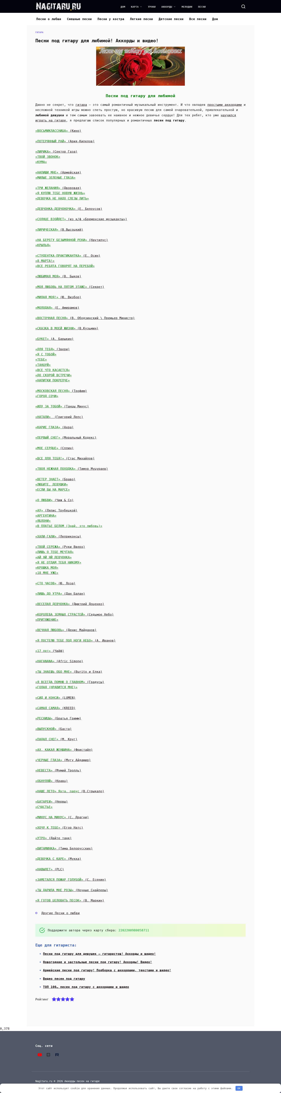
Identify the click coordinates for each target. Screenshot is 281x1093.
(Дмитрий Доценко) (69, 604)
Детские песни (171, 19)
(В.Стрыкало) (69, 791)
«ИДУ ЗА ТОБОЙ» (49, 406)
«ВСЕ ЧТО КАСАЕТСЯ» (52, 370)
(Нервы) (51, 801)
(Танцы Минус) (76, 406)
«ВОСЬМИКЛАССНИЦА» (52, 131)
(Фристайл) (64, 750)
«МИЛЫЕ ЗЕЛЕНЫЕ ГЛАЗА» (55, 177)
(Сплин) (67, 448)
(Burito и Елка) (68, 672)
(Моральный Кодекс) (79, 437)
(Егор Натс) (59, 827)
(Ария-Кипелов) (65, 141)
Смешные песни (79, 19)
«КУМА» (41, 162)
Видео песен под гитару (64, 979)
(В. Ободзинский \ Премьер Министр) (85, 318)
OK (238, 1088)
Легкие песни (141, 19)
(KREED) (55, 708)
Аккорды (166, 6)
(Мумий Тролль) (58, 770)
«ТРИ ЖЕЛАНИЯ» (48, 188)
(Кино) (75, 131)
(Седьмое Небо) (74, 614)
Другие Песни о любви (60, 913)
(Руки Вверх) (60, 547)
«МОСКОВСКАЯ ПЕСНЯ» (53, 391)
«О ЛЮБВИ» (44, 500)
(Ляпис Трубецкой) (61, 510)
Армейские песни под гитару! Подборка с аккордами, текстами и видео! (107, 970)
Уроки (152, 6)
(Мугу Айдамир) (63, 760)
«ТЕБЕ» (41, 359)
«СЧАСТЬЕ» (44, 807)
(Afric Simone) (59, 661)
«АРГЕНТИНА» (45, 515)
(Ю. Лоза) (67, 583)
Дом (123, 6)
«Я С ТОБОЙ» (45, 354)
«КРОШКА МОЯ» (46, 567)
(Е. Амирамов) (66, 307)
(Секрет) (69, 287)
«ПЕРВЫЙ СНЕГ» (48, 437)
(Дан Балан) (73, 593)
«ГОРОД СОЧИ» (46, 396)
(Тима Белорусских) (64, 848)
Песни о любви (48, 19)
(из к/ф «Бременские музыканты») (96, 219)
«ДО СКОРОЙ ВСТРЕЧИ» (53, 375)
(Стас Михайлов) (80, 458)
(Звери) (62, 349)
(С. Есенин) (70, 879)
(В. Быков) (58, 276)
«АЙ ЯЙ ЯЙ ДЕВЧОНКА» (53, 557)
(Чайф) (49, 651)
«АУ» (40, 510)
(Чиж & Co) (64, 500)
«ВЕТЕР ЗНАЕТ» (48, 479)
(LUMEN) (55, 698)
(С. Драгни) (62, 817)
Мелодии (187, 6)
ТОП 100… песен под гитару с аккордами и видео (86, 987)
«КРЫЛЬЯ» (43, 245)
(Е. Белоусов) (68, 209)
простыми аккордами (224, 105)
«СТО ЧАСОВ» (46, 583)
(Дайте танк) (53, 838)
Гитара (39, 32)
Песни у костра (110, 19)
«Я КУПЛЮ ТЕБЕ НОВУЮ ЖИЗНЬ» (60, 193)
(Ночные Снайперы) (71, 890)
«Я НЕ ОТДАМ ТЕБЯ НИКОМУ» (58, 562)
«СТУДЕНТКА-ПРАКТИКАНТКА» (59, 255)
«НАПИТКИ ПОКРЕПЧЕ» (52, 380)
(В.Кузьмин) (66, 328)
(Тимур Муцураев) (92, 469)
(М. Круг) (56, 739)
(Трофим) (79, 391)
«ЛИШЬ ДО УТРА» (48, 593)
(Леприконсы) (58, 536)
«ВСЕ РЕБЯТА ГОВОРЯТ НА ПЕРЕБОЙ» (65, 266)
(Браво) (69, 479)
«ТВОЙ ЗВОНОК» (47, 157)
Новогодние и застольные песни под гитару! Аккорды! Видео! (97, 962)
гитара (81, 105)
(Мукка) (58, 859)
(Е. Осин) (91, 255)
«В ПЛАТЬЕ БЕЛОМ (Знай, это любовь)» (68, 526)
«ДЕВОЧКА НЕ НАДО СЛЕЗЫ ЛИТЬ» (62, 198)
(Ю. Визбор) (70, 297)
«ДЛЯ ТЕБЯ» (44, 349)
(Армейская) (70, 172)
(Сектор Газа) (65, 151)
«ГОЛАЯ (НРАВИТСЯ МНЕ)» (56, 687)
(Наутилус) (98, 240)
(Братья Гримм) (58, 718)
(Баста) (53, 729)
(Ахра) (68, 427)
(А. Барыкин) (54, 339)
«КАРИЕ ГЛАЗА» (48, 427)
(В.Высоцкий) (71, 229)
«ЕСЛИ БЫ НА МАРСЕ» (52, 489)
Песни (202, 6)
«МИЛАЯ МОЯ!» (47, 297)
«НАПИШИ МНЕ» (47, 172)
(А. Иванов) (75, 640)
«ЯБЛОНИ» (43, 521)
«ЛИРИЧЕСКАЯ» (47, 229)
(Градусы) (69, 682)
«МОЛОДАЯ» (44, 307)
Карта (135, 6)
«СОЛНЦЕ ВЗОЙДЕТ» (50, 219)
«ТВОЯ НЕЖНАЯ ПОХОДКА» (56, 469)
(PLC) (49, 869)
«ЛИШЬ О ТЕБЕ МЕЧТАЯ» (54, 552)
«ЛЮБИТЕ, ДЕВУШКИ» (51, 484)
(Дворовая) (71, 188)
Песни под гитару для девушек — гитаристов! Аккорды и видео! (99, 954)
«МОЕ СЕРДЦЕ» (47, 448)
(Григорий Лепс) (68, 417)
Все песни (197, 19)
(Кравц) (51, 781)
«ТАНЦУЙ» (43, 365)
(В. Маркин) (69, 900)
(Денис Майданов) (66, 630)
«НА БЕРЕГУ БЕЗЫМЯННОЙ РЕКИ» (62, 240)
